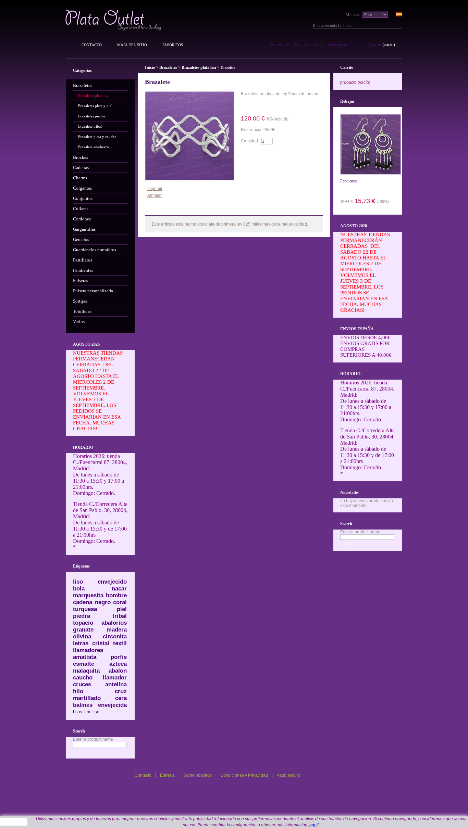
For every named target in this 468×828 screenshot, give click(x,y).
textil (120, 643)
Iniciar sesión (307, 44)
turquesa (85, 609)
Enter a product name (93, 739)
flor (87, 711)
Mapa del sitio (132, 45)
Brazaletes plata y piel (95, 106)
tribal (119, 616)
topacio (83, 623)
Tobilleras (82, 311)
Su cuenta (337, 44)
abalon (118, 670)
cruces (82, 684)
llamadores (88, 650)
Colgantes (82, 188)
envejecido (112, 581)
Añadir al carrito (260, 154)
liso (78, 581)
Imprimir (154, 188)
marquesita (88, 595)
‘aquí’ (313, 825)
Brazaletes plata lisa (93, 95)
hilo (78, 691)
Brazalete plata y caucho (97, 137)
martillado (87, 698)
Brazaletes (82, 85)
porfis (119, 657)
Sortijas (80, 301)
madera (117, 629)
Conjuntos (83, 198)
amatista (84, 657)
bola (79, 588)
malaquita (86, 670)
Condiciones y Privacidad (244, 775)
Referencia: (252, 129)
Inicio (150, 67)
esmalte (83, 664)
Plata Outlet (114, 19)
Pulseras (80, 280)
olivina (82, 636)
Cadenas (81, 167)
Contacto (92, 45)
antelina (116, 684)
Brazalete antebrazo (93, 147)
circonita (115, 636)
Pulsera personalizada (93, 290)
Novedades (349, 492)
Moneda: (353, 14)
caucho (83, 677)
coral (120, 602)
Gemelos (81, 239)
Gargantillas (84, 229)
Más (162, 210)
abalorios (114, 623)
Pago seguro (288, 775)
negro (103, 602)
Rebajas (347, 101)
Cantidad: (250, 141)
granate (83, 629)
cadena (82, 602)
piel (122, 609)
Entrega (167, 775)
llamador (115, 677)
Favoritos (172, 45)
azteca (118, 664)
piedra (81, 616)
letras (80, 643)
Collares (80, 208)
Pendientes (83, 270)
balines (83, 705)
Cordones (82, 218)
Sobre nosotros (197, 775)
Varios (79, 321)
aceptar (14, 821)
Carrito (374, 44)
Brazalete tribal (90, 126)
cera (121, 698)
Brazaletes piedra (91, 116)
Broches (80, 157)
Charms (80, 177)
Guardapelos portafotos (94, 249)
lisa (96, 711)
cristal (100, 643)
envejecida (112, 705)
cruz (121, 691)
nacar (119, 588)
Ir (399, 25)
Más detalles (260, 105)
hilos (77, 711)
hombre (116, 595)
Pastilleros (82, 260)
